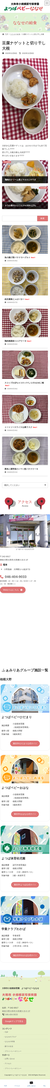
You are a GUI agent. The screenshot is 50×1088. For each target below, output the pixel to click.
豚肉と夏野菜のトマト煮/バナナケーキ (21, 469)
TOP (6, 1032)
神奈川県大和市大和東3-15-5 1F (16, 1011)
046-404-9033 (16, 577)
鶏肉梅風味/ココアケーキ (18, 341)
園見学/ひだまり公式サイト (25, 743)
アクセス (8, 1064)
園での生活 (9, 1046)
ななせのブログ (10, 1037)
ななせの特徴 (10, 1042)
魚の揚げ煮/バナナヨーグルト (20, 257)
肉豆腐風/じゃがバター (17, 299)
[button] (13, 590)
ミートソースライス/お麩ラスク (21, 427)
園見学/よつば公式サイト (25, 885)
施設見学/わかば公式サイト (25, 955)
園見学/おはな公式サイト (25, 814)
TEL (44, 1086)
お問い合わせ (10, 1059)
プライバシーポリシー (13, 1051)
